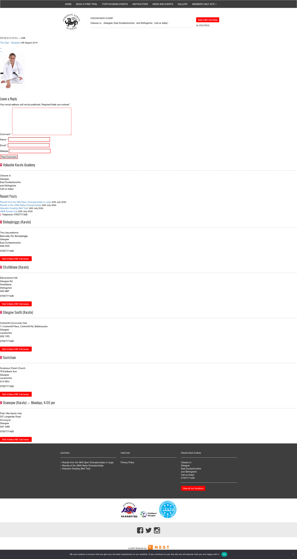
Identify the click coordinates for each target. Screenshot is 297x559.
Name (4, 139)
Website (4, 151)
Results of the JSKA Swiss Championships (20, 205)
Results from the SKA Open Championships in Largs (25, 201)
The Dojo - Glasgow (9, 42)
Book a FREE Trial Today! (207, 19)
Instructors (140, 4)
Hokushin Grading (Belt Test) (14, 208)
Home (68, 4)
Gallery (182, 4)
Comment (6, 134)
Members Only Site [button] (203, 4)
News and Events (163, 4)
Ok (224, 554)
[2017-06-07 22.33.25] (12, 91)
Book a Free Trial (86, 4)
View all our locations (193, 488)
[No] (293, 554)
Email (3, 145)
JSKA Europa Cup (9, 211)
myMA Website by (138, 548)
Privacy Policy (127, 462)
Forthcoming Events (115, 4)
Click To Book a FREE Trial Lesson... (16, 258)
